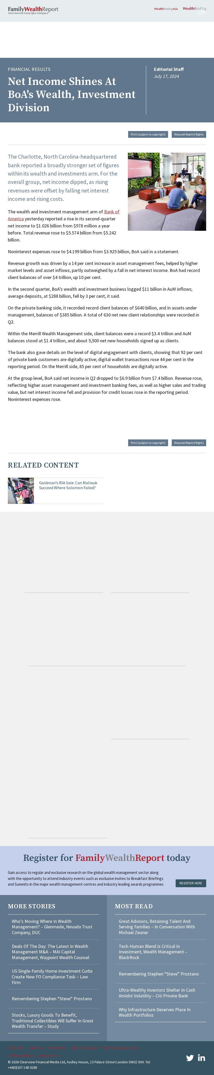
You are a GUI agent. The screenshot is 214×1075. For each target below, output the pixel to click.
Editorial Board (84, 1047)
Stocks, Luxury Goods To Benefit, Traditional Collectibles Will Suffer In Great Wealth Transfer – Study (52, 1020)
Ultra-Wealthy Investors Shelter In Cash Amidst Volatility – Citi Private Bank (157, 993)
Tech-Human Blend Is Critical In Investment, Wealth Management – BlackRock (153, 951)
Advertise (57, 1047)
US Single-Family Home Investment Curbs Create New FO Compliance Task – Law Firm (52, 976)
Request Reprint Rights (189, 134)
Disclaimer (49, 1055)
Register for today (107, 858)
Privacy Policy (22, 1055)
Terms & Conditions (121, 1047)
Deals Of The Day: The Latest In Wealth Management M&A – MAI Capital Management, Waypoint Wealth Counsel (50, 951)
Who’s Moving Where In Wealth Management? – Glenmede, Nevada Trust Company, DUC (52, 926)
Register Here (191, 883)
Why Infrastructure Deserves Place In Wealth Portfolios (155, 1012)
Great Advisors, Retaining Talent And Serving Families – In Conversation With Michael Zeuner (157, 926)
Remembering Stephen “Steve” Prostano (52, 999)
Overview (16, 1047)
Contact (36, 1047)
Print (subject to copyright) (148, 134)
